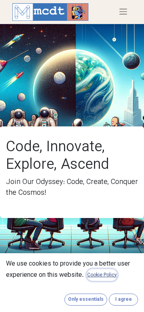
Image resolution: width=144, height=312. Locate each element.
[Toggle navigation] (123, 11)
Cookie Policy (102, 275)
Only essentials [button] (86, 299)
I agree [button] (123, 299)
